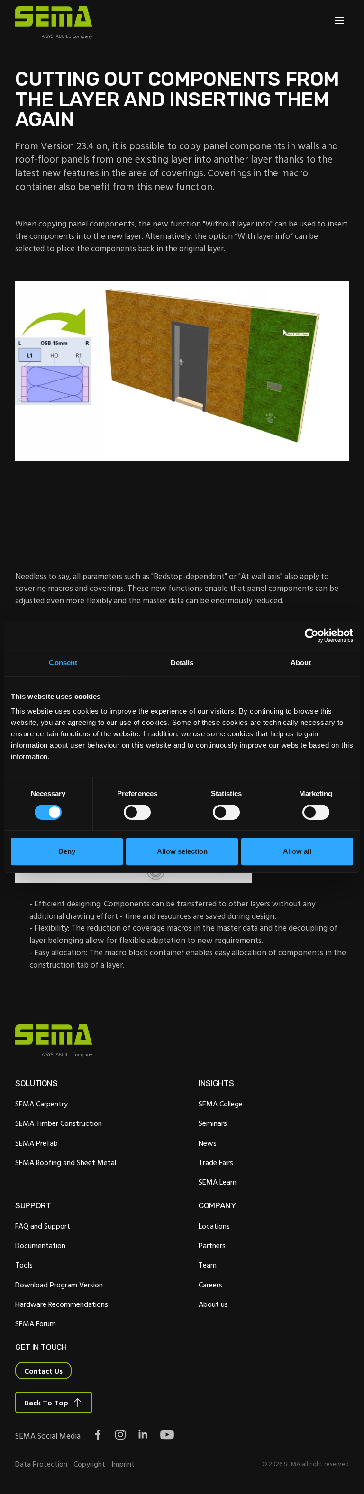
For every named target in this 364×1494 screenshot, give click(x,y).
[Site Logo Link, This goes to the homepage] (53, 22)
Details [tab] (182, 663)
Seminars (213, 1123)
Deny (66, 851)
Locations (214, 1225)
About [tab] (301, 663)
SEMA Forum (35, 1323)
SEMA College (221, 1103)
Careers (210, 1284)
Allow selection (182, 851)
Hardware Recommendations (61, 1304)
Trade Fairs (216, 1162)
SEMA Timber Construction (58, 1123)
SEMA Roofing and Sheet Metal (65, 1162)
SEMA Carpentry (41, 1103)
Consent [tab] (63, 663)
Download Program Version (59, 1284)
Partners (212, 1245)
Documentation (40, 1245)
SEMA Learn (218, 1181)
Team (208, 1264)
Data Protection (41, 1463)
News (208, 1143)
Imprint (123, 1463)
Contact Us (43, 1370)
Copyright (89, 1463)
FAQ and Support (42, 1225)
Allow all (297, 851)
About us (213, 1304)
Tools (24, 1264)
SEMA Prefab (36, 1143)
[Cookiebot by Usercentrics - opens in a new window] (311, 635)
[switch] (137, 812)
